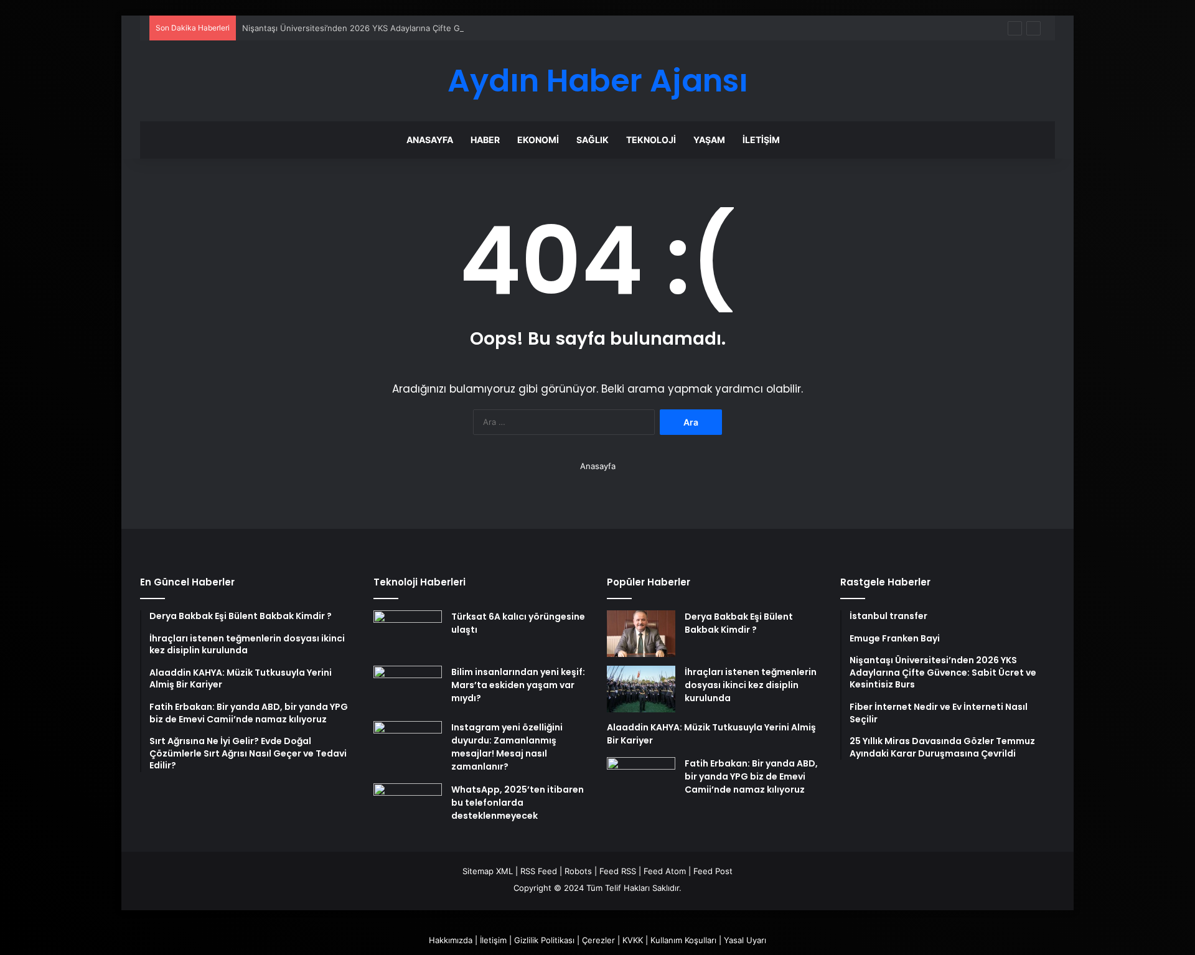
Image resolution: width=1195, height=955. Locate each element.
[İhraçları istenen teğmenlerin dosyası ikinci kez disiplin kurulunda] (641, 689)
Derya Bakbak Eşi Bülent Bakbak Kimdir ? (739, 623)
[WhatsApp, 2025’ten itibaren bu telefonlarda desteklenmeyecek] (407, 806)
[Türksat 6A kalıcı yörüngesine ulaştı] (407, 633)
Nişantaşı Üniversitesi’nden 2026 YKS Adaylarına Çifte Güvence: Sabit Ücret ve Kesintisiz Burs (424, 28)
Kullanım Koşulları (683, 940)
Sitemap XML (487, 871)
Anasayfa (429, 139)
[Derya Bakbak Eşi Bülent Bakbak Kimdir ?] (641, 633)
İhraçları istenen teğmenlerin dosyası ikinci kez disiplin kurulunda (751, 685)
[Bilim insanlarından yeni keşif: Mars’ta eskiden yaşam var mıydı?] (407, 689)
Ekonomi (538, 139)
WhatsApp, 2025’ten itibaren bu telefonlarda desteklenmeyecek (517, 802)
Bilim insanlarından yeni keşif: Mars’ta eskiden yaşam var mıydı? (518, 685)
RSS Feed (538, 871)
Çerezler (598, 940)
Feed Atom (665, 871)
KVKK (632, 940)
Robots (578, 871)
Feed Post (713, 871)
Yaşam (709, 139)
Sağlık (592, 139)
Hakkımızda (450, 940)
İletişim (761, 139)
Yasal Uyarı (745, 940)
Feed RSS (617, 871)
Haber (485, 139)
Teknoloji (651, 139)
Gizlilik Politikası (544, 940)
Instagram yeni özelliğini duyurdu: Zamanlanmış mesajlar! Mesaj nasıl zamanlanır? (507, 747)
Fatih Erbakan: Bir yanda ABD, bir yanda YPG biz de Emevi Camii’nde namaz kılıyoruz (751, 776)
